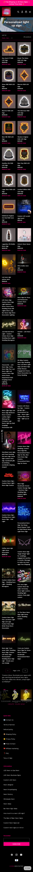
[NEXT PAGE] (25, 670)
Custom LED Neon (10, 780)
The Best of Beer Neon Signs (13, 818)
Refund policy (8, 729)
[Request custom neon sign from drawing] (16, 705)
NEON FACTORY (18, 866)
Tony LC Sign (8, 758)
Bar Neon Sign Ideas (10, 808)
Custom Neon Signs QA (11, 823)
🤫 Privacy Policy (9, 739)
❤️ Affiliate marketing (11, 748)
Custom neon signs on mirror (14, 827)
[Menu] (30, 12)
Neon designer (8, 785)
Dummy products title (15, 1)
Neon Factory (8, 794)
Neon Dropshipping (10, 789)
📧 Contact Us (8, 720)
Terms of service (9, 725)
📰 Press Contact (9, 744)
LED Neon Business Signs (12, 775)
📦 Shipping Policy (10, 734)
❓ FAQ (6, 753)
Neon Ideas (7, 804)
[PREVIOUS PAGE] (8, 670)
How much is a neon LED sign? (14, 813)
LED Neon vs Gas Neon (11, 770)
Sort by (4, 35)
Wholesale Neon (9, 799)
